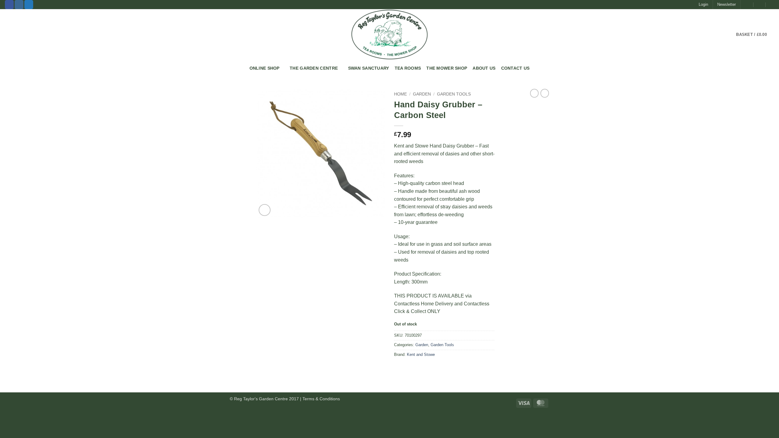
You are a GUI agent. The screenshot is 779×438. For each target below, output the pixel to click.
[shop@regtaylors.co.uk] (747, 4)
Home (400, 94)
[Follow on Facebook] (9, 4)
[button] (703, 4)
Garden (422, 94)
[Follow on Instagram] (19, 4)
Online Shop (265, 68)
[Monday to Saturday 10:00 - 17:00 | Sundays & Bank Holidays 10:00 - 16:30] (759, 4)
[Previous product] (544, 93)
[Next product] (534, 93)
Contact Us (515, 68)
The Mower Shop (446, 68)
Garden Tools (454, 94)
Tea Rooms (408, 68)
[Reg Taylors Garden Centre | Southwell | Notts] (389, 34)
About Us (484, 68)
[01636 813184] (771, 4)
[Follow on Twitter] (28, 4)
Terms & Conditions (321, 398)
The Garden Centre (314, 68)
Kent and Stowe (421, 354)
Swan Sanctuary (368, 68)
